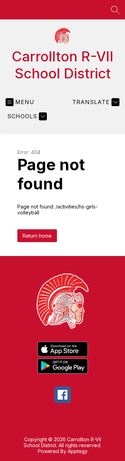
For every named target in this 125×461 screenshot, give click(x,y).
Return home (37, 236)
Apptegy (78, 451)
